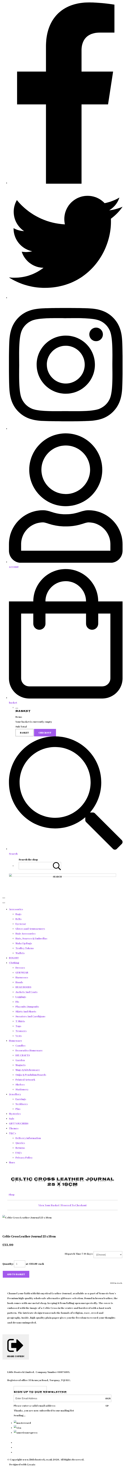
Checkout (45, 732)
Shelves (20, 1084)
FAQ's (18, 1152)
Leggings (20, 996)
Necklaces (21, 1103)
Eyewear (20, 923)
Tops (18, 1026)
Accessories (16, 909)
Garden (20, 1060)
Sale (11, 1118)
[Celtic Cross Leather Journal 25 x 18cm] (7, 1227)
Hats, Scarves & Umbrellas (31, 938)
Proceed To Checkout (74, 1205)
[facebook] (66, 182)
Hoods (19, 982)
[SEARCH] (57, 865)
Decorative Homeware (29, 1050)
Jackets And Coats (26, 991)
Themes (13, 1128)
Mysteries (15, 1113)
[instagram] (66, 428)
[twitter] (66, 297)
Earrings (20, 1099)
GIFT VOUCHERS (18, 1123)
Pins (17, 1108)
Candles (20, 1045)
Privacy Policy (24, 1157)
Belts (18, 918)
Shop (11, 1194)
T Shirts (20, 1021)
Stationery (21, 1089)
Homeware (15, 1040)
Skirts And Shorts (25, 1011)
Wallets (20, 953)
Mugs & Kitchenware (27, 1069)
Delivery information (28, 1138)
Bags (18, 914)
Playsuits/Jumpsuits (27, 1006)
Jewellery (15, 1094)
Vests (18, 1035)
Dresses (20, 967)
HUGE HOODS (23, 987)
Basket (24, 732)
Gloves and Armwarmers (30, 928)
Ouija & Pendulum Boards (30, 1074)
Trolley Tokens (24, 948)
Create (31, 1464)
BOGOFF (14, 957)
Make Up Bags (23, 943)
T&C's (12, 1133)
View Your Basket (48, 1205)
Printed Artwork (25, 1079)
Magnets (20, 1065)
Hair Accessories (25, 933)
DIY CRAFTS (22, 1055)
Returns (20, 1147)
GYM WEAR (21, 972)
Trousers (21, 1030)
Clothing (14, 962)
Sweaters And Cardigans (30, 1016)
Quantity (7, 1263)
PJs (17, 1001)
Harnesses (21, 977)
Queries (20, 1142)
